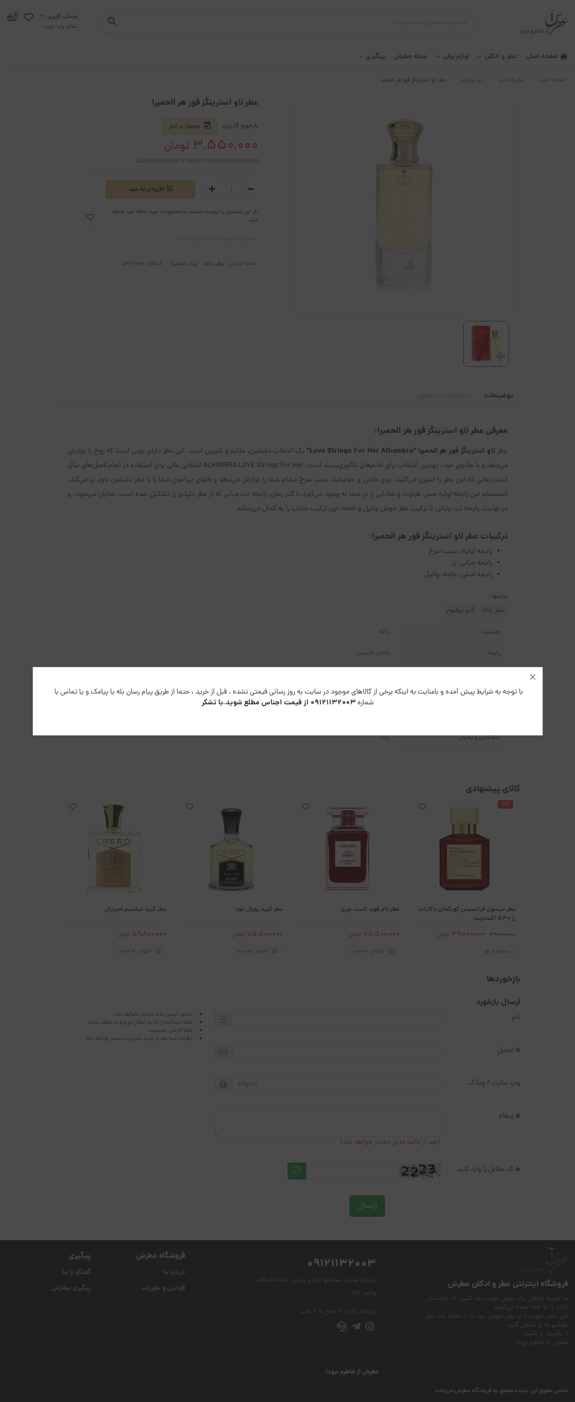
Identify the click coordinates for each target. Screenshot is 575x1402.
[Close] (533, 677)
